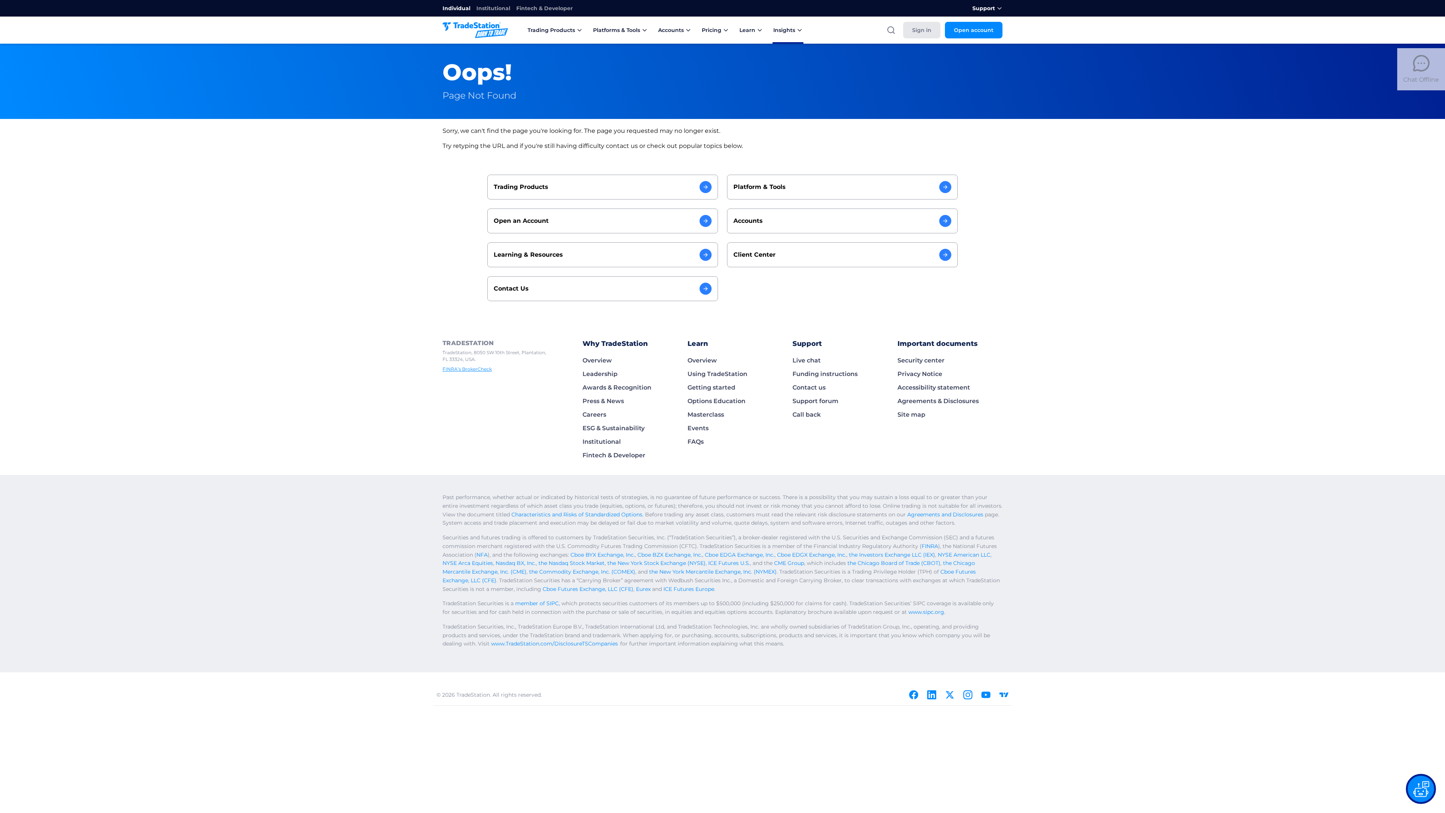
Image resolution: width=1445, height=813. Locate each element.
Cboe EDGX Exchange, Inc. (811, 554)
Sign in (921, 30)
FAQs (696, 441)
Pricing (711, 30)
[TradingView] (1003, 694)
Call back (806, 414)
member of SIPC (537, 603)
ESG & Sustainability (614, 428)
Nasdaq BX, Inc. (516, 563)
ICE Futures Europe (688, 589)
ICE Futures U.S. (729, 563)
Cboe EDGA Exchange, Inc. (739, 554)
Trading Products (551, 30)
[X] (949, 694)
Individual (456, 8)
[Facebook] (913, 694)
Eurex (643, 589)
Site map (911, 414)
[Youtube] (985, 694)
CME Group (789, 563)
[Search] (891, 30)
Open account (973, 30)
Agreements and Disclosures (945, 514)
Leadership (600, 374)
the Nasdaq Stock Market (571, 563)
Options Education (716, 401)
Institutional (493, 8)
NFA (482, 554)
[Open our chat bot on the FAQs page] (1421, 789)
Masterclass (706, 414)
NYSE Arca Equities (468, 563)
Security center (921, 360)
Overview (597, 360)
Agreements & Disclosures (938, 401)
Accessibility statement (933, 387)
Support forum (815, 401)
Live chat (806, 360)
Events (698, 428)
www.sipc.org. (926, 612)
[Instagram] (967, 694)
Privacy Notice (919, 374)
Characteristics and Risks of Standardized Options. (577, 514)
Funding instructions (825, 374)
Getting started (711, 387)
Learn (747, 30)
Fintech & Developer (544, 8)
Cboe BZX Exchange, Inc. (669, 554)
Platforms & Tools (616, 30)
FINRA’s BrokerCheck (467, 369)
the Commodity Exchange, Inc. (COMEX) (582, 571)
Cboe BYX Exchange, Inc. (602, 554)
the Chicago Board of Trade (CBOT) (893, 563)
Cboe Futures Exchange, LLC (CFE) (588, 589)
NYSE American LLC (964, 554)
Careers (594, 414)
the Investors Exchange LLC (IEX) (892, 554)
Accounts (671, 30)
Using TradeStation (717, 374)
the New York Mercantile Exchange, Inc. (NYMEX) (713, 571)
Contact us (809, 387)
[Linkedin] (931, 694)
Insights (784, 30)
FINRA (930, 546)
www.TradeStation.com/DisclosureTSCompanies (554, 643)
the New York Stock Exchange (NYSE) (656, 563)
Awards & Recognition (617, 387)
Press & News (603, 401)
